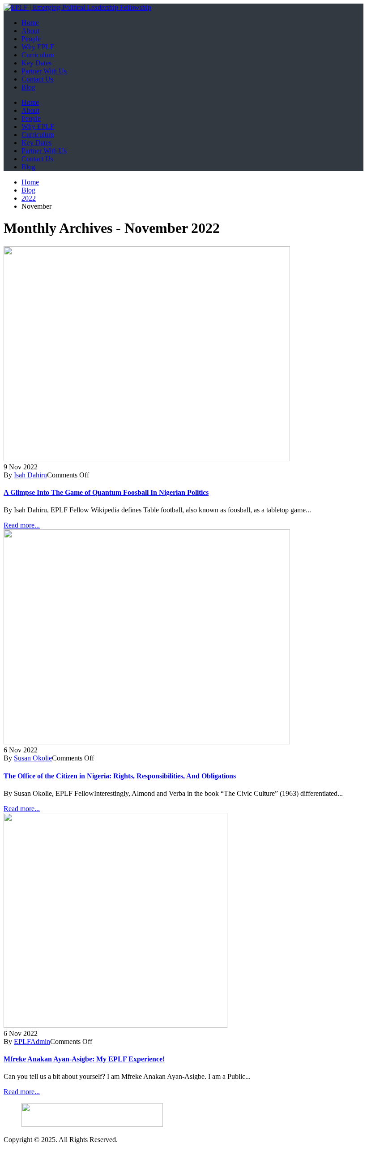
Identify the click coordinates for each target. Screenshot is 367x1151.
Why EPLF (37, 47)
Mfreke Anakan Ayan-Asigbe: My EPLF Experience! (84, 1059)
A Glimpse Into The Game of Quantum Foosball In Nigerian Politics (106, 492)
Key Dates (36, 63)
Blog (28, 87)
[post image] (183, 354)
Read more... (22, 525)
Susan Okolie (33, 758)
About (30, 30)
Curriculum (37, 55)
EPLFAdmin (32, 1041)
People (31, 39)
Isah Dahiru (30, 475)
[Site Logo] (77, 7)
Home (30, 22)
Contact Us (37, 79)
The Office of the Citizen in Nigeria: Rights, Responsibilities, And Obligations (120, 776)
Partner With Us (44, 71)
